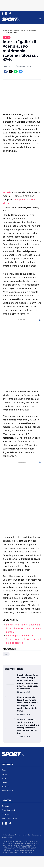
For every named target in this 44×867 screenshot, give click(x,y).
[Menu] (40, 19)
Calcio (7, 37)
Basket (4, 774)
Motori (4, 778)
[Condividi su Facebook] (6, 71)
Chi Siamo (5, 806)
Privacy (17, 835)
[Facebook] (3, 13)
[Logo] (11, 19)
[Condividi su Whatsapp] (16, 71)
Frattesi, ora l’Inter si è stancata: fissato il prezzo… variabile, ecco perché (23, 628)
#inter (6, 203)
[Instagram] (6, 13)
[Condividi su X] (11, 71)
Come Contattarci (8, 810)
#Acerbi (7, 192)
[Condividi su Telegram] (21, 71)
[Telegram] (10, 13)
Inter (6, 654)
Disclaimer (5, 814)
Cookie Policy (26, 835)
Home (5, 31)
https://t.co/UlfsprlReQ (25, 199)
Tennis (4, 782)
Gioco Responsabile (9, 818)
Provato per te (7, 790)
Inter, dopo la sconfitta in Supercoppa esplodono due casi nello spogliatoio (23, 639)
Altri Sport (5, 786)
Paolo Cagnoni (8, 66)
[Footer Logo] (22, 754)
